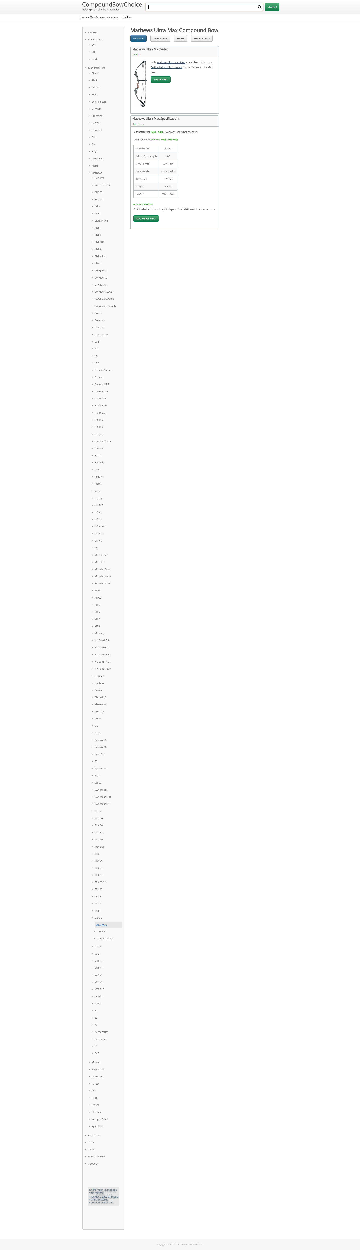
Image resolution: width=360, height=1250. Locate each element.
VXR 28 (98, 982)
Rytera (95, 1105)
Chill (97, 227)
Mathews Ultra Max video (171, 62)
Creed (98, 313)
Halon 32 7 (100, 412)
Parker (95, 1083)
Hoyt (94, 151)
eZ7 (97, 348)
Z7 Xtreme (100, 1039)
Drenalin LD (101, 334)
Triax (97, 853)
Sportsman (101, 768)
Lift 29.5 (99, 505)
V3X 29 (98, 960)
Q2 (96, 725)
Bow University (96, 1156)
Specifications (105, 938)
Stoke (98, 782)
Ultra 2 (98, 917)
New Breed (98, 1069)
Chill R (98, 234)
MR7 (97, 619)
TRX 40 (98, 889)
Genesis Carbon (103, 370)
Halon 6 (99, 427)
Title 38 (99, 832)
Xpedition (97, 1126)
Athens (96, 87)
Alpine (95, 73)
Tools (91, 1142)
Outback (99, 676)
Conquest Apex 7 (104, 291)
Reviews (92, 32)
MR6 (97, 612)
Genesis (99, 377)
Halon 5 (99, 419)
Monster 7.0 (101, 555)
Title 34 (99, 818)
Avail (97, 213)
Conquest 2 (101, 270)
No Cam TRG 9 (103, 668)
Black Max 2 (101, 220)
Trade (95, 59)
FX (96, 355)
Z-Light (98, 996)
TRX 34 (98, 860)
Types (91, 1149)
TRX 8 (98, 903)
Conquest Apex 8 (104, 298)
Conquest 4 (101, 284)
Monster (99, 562)
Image (98, 483)
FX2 (97, 363)
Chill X (98, 249)
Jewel (97, 491)
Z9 (96, 1046)
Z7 (96, 1025)
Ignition (99, 476)
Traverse (99, 846)
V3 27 (98, 946)
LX (96, 548)
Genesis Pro (101, 391)
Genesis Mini (102, 384)
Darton (96, 123)
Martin (95, 165)
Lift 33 (98, 512)
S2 (96, 761)
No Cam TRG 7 (103, 654)
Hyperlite (100, 462)
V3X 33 (98, 968)
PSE (94, 1090)
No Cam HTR (102, 640)
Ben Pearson (99, 101)
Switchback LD (103, 797)
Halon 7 (99, 434)
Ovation (99, 683)
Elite (94, 137)
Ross (94, 1097)
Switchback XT (103, 803)
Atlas (97, 206)
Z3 (96, 1017)
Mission (96, 1062)
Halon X (99, 448)
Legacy (98, 498)
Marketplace (95, 39)
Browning (97, 116)
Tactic (98, 811)
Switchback (101, 789)
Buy (94, 44)
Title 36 (99, 825)
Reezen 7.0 (100, 747)
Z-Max (98, 1003)
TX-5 (97, 910)
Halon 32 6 (100, 405)
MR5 (97, 604)
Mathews (113, 17)
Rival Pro (99, 754)
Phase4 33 (100, 704)
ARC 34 (98, 199)
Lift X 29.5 (100, 526)
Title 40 (99, 839)
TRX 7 (98, 896)
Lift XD (98, 540)
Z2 (96, 1010)
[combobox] (204, 7)
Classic (98, 263)
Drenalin (99, 327)
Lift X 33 (99, 533)
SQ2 (97, 775)
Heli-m (98, 455)
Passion (99, 690)
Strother (96, 1112)
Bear (94, 94)
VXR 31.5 (99, 989)
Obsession (97, 1076)
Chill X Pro (100, 256)
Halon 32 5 (100, 398)
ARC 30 (98, 192)
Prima (98, 718)
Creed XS (100, 320)
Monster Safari (103, 569)
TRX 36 (98, 868)
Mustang (100, 633)
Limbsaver (97, 158)
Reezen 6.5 (100, 740)
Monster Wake (103, 576)
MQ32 (98, 597)
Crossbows (94, 1135)
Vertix (98, 975)
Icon (97, 469)
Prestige (99, 711)
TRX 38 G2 (100, 882)
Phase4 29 (100, 697)
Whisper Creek (100, 1119)
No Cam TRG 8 (103, 661)
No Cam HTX (102, 647)
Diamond (97, 130)
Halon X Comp (103, 441)
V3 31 (98, 953)
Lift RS (98, 519)
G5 (93, 144)
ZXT (97, 1053)
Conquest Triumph (105, 306)
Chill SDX (99, 242)
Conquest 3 (101, 277)
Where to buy (102, 185)
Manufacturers (98, 17)
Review (101, 931)
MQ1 (97, 590)
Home (84, 17)
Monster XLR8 (102, 583)
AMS (94, 80)
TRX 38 (98, 875)
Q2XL (98, 732)
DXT (97, 341)
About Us (93, 1163)
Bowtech (96, 108)
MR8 (97, 626)
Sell (93, 52)
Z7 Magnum (101, 1031)
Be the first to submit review (166, 67)
